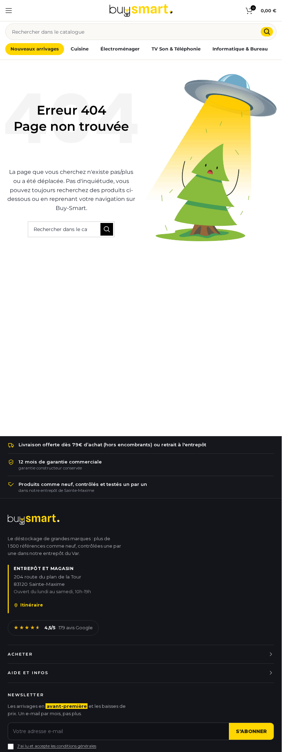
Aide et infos (28, 672)
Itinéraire (31, 605)
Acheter (20, 654)
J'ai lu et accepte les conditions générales (56, 746)
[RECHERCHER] (267, 31)
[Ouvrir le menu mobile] (9, 11)
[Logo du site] (141, 10)
